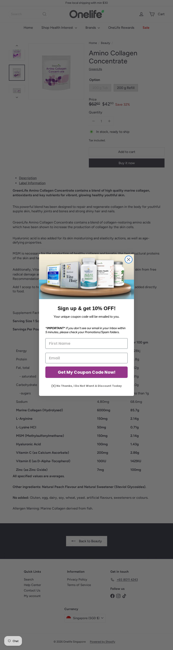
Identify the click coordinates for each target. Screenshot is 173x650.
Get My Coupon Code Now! (86, 372)
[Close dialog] (128, 259)
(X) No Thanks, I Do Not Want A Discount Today (86, 386)
